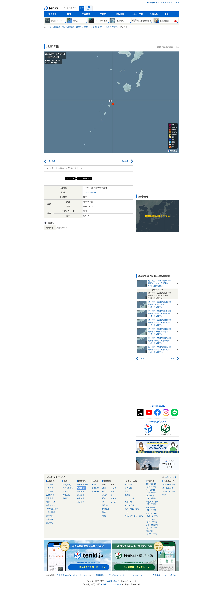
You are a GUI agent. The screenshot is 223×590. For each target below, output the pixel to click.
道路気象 (49, 519)
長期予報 (49, 498)
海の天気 (128, 488)
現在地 (89, 9)
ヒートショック (152, 520)
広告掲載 (156, 575)
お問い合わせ (170, 575)
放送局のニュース (169, 491)
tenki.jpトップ (153, 2)
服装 (104, 491)
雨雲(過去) (66, 484)
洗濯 (104, 488)
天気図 (103, 14)
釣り (126, 512)
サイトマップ (166, 2)
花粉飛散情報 (151, 485)
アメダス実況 (67, 488)
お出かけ (105, 495)
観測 (69, 14)
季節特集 (154, 14)
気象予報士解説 (168, 484)
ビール (113, 502)
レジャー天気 (137, 14)
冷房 (112, 495)
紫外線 (105, 505)
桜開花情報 (151, 491)
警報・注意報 (82, 484)
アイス (113, 498)
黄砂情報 (49, 523)
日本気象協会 (63, 575)
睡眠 (104, 516)
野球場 (127, 495)
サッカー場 (129, 498)
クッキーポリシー (140, 575)
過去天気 (66, 495)
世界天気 (49, 488)
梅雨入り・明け (152, 503)
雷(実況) (65, 498)
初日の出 (151, 532)
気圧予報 (49, 491)
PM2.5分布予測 (52, 509)
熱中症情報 (151, 508)
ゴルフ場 (128, 502)
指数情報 (120, 14)
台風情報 (80, 498)
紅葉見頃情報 (152, 514)
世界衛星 (95, 491)
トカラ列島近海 (89, 192)
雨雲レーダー (51, 502)
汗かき (113, 488)
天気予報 (52, 14)
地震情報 (82, 488)
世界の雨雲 (50, 512)
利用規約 (100, 575)
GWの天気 (151, 497)
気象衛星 (95, 488)
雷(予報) (49, 516)
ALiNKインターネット (79, 575)
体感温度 (105, 509)
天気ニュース (171, 14)
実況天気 (66, 491)
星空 (104, 498)
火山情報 (80, 495)
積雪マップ (50, 505)
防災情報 (86, 14)
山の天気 (128, 484)
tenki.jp (53, 9)
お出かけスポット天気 (134, 516)
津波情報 (80, 491)
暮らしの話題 (167, 488)
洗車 (104, 512)
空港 (126, 491)
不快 (112, 491)
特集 (164, 495)
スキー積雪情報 (152, 526)
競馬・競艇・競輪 (132, 509)
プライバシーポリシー (118, 575)
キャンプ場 (129, 505)
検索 (82, 8)
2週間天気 (50, 495)
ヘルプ (176, 2)
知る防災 (80, 502)
